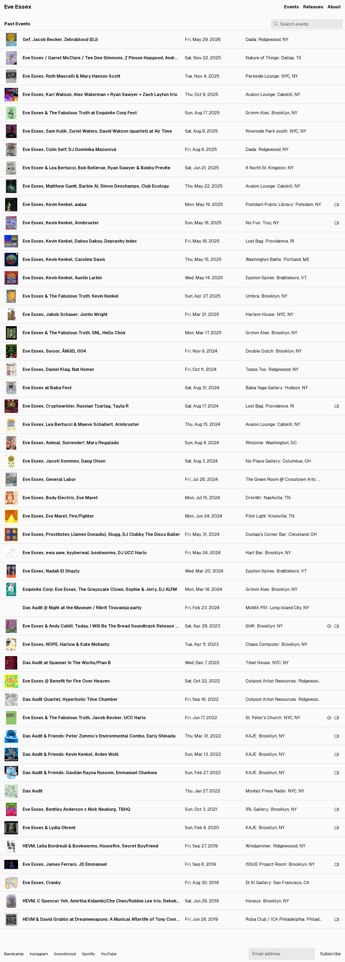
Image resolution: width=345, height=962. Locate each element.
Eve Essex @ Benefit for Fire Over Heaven (66, 681)
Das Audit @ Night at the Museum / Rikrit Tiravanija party (82, 608)
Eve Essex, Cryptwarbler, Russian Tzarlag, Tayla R (76, 406)
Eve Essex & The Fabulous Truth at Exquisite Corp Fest (80, 113)
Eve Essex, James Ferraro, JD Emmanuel (65, 864)
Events (291, 7)
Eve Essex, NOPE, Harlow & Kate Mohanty (66, 644)
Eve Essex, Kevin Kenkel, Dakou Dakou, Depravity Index (80, 241)
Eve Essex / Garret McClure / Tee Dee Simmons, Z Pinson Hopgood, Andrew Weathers (112, 58)
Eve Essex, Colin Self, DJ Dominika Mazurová (69, 149)
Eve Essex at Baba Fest (47, 388)
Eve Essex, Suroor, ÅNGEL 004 (54, 351)
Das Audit (33, 791)
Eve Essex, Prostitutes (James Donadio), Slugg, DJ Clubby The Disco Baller (101, 534)
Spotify (88, 953)
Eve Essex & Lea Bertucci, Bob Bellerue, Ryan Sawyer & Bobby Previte (96, 168)
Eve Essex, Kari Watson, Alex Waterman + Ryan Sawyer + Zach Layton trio (100, 94)
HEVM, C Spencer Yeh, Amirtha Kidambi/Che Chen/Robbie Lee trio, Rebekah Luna (107, 901)
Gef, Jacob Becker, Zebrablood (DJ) (60, 39)
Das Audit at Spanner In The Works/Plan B (67, 663)
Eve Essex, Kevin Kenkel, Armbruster (61, 223)
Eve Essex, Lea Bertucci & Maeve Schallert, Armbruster (81, 424)
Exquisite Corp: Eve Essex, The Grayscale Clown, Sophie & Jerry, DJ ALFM (100, 589)
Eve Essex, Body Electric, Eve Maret (60, 498)
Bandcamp (14, 953)
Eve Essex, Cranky (42, 882)
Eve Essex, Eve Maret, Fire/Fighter (58, 516)
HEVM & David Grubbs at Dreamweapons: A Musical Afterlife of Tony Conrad (102, 919)
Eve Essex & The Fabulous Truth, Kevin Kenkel (71, 296)
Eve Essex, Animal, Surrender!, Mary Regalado (71, 443)
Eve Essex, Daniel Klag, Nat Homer (58, 369)
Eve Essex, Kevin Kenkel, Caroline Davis (64, 259)
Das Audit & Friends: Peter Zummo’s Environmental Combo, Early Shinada (99, 736)
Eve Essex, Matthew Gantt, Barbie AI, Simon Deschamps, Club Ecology (96, 186)
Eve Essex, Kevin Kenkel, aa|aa (55, 204)
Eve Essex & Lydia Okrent (49, 827)
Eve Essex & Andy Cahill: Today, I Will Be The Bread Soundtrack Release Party (105, 626)
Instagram (39, 953)
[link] (172, 39)
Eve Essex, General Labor (49, 479)
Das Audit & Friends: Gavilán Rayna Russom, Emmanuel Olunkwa (90, 772)
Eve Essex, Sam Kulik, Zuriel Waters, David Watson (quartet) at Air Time (97, 131)
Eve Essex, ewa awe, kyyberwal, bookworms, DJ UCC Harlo (85, 553)
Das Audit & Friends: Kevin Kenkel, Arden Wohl (71, 754)
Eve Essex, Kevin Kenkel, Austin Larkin (62, 278)
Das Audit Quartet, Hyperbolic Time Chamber (70, 699)
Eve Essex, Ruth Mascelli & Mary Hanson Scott (71, 76)
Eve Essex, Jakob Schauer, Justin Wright (65, 314)
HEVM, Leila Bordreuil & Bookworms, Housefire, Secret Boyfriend (90, 846)
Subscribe (330, 954)
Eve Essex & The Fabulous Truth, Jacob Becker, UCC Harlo (84, 717)
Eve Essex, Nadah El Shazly (51, 571)
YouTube (108, 953)
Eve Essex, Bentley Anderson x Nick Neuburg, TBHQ (76, 809)
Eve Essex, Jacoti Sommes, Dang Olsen (64, 461)
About (334, 7)
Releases (313, 7)
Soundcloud (65, 953)
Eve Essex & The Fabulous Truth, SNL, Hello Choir (74, 333)
